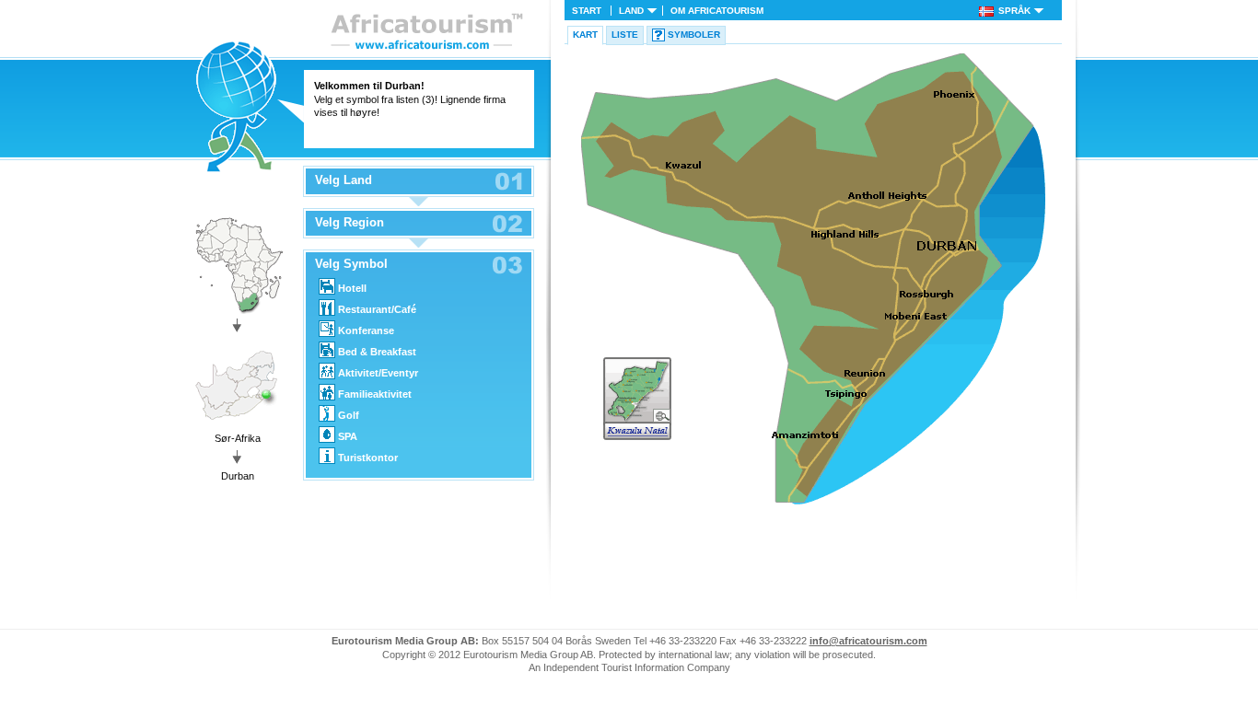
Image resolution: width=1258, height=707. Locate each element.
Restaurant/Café (377, 309)
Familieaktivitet (375, 394)
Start (586, 11)
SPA (347, 436)
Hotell (352, 288)
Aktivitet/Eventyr (378, 372)
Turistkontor (368, 457)
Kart (585, 34)
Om (716, 11)
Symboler (694, 34)
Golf (348, 415)
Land (631, 11)
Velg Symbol (351, 264)
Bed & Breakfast (377, 351)
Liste (625, 34)
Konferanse (366, 330)
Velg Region (349, 222)
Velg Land (343, 180)
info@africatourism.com (868, 640)
